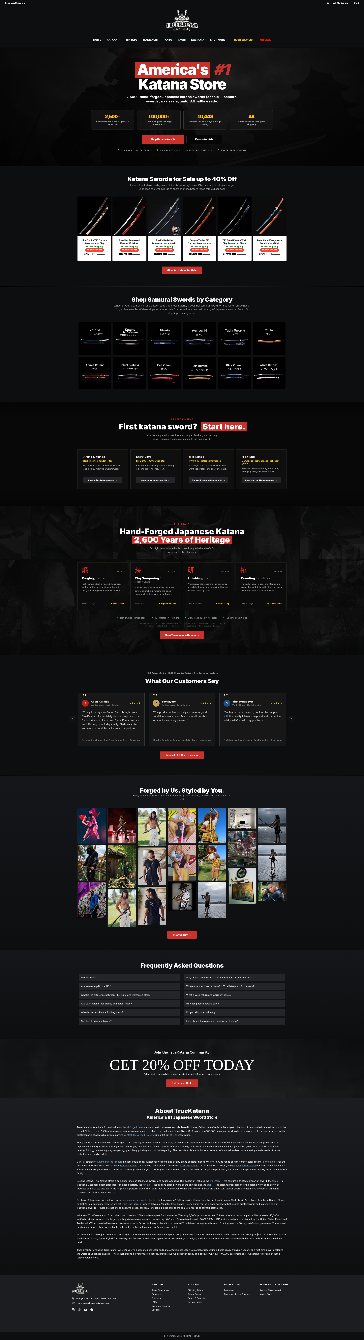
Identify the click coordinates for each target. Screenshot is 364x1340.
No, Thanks (182, 702)
